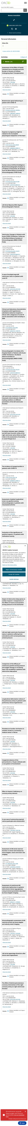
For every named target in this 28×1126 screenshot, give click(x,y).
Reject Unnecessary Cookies (14, 569)
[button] (23, 57)
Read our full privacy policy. (9, 565)
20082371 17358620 (15, 902)
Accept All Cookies (14, 574)
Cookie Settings (14, 579)
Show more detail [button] (7, 89)
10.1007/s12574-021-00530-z (12, 110)
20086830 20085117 (15, 148)
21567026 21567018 (15, 867)
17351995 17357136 (15, 830)
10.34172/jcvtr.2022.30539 (12, 145)
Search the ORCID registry (7, 7)
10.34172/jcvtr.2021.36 (11, 477)
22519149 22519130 (15, 289)
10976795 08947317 (15, 185)
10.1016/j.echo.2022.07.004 (12, 181)
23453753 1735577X (15, 331)
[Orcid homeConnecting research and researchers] (5, 2)
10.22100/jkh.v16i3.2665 (11, 327)
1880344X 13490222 (15, 113)
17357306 (12, 82)
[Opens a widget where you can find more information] (22, 1123)
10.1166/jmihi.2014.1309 (11, 863)
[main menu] (25, 3)
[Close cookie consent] (25, 545)
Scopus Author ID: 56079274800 (11, 51)
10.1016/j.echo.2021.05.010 (12, 369)
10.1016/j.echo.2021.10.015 (12, 251)
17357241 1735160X (15, 933)
